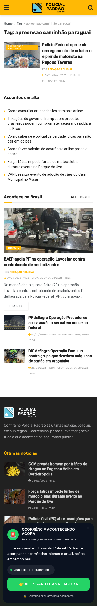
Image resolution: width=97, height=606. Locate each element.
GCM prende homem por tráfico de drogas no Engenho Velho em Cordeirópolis (57, 469)
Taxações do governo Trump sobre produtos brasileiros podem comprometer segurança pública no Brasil (49, 123)
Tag (19, 23)
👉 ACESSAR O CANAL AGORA (48, 584)
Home (8, 23)
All (74, 197)
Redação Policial (60, 69)
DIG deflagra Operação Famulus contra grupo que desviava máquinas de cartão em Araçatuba (60, 356)
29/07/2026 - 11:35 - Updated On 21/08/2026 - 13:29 (38, 277)
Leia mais (18, 305)
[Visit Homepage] (48, 8)
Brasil (85, 197)
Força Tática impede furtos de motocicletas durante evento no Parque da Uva (55, 496)
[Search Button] (90, 7)
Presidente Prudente (15, 47)
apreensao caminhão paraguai (48, 23)
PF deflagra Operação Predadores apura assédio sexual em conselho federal (58, 323)
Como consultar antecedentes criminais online (45, 111)
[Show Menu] (6, 7)
